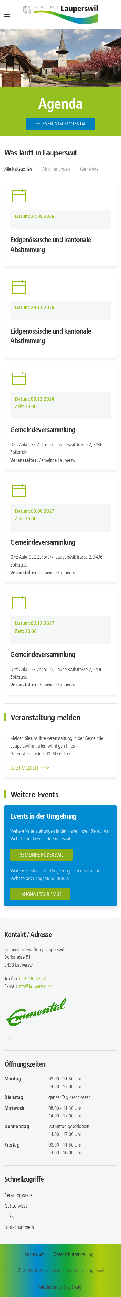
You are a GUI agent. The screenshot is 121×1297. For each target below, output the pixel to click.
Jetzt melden (24, 768)
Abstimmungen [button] (56, 169)
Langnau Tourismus (40, 894)
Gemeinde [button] (89, 169)
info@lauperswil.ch (35, 986)
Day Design (74, 1287)
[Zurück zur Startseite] (60, 14)
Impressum (35, 1254)
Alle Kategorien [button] (18, 169)
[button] (7, 14)
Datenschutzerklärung (73, 1254)
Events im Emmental (64, 124)
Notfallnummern (19, 1227)
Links (9, 1216)
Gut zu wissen (17, 1206)
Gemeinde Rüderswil (41, 855)
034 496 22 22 (32, 978)
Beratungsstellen (19, 1195)
